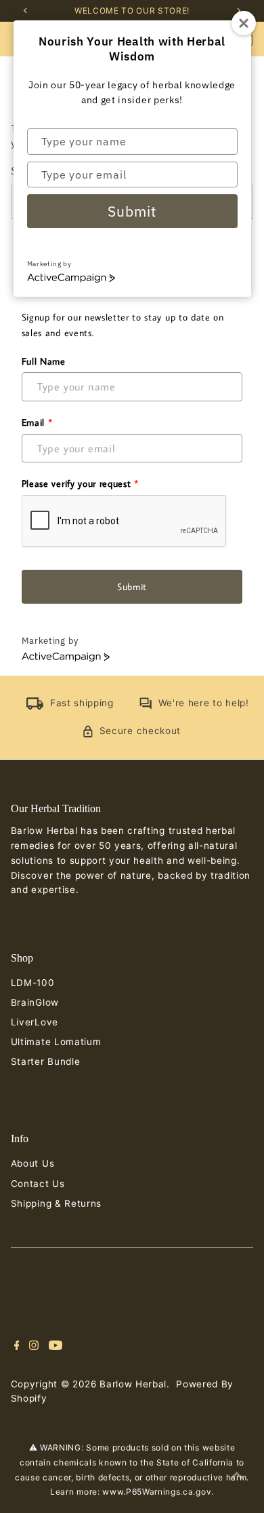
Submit (132, 211)
